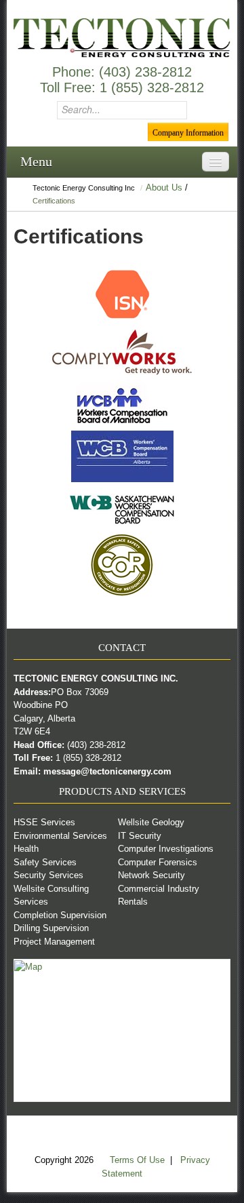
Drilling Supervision (51, 928)
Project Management (54, 941)
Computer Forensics (157, 862)
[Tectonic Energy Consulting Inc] (122, 37)
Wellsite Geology (151, 822)
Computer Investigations (166, 849)
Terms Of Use (138, 1160)
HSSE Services (44, 822)
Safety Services (45, 862)
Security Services (48, 875)
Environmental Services (60, 836)
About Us (164, 187)
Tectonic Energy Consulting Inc (84, 188)
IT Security (139, 836)
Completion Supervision (60, 915)
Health (26, 849)
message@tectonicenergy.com (107, 771)
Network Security (151, 875)
